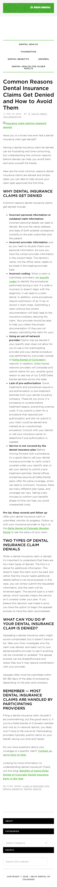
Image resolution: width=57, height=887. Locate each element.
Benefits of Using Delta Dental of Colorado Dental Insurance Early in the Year (26, 774)
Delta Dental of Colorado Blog (28, 28)
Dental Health (33, 789)
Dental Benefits (13, 789)
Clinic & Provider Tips (35, 786)
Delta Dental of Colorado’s (29, 359)
